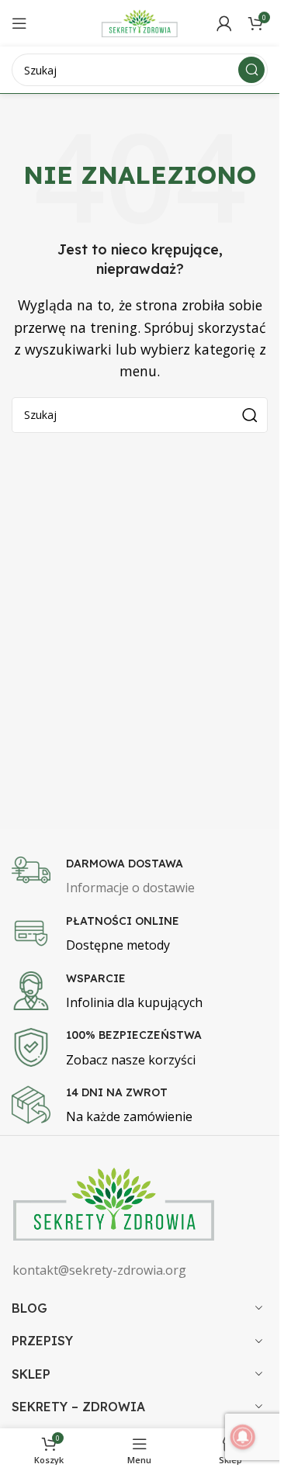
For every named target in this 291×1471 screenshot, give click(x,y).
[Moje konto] (224, 23)
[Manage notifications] (242, 1436)
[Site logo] (139, 21)
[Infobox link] (145, 877)
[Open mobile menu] (19, 23)
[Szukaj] (251, 70)
